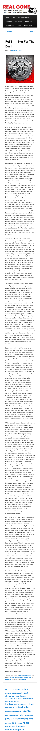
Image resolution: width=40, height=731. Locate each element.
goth (32, 704)
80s (9, 690)
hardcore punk (9, 707)
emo (6, 701)
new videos (29, 715)
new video (18, 715)
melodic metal (19, 677)
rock (26, 723)
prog (31, 718)
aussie (18, 693)
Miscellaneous (10, 25)
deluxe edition (9, 699)
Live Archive (28, 21)
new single (9, 715)
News (13, 17)
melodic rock (27, 677)
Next (32, 31)
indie (26, 707)
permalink (23, 679)
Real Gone (8, 679)
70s (6, 690)
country (24, 696)
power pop (22, 718)
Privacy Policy (28, 25)
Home (7, 17)
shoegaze (21, 726)
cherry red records (13, 696)
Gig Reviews (18, 21)
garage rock (25, 704)
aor (10, 677)
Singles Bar (9, 21)
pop (7, 718)
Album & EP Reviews (24, 17)
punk (14, 723)
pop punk (13, 719)
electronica (29, 699)
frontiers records (13, 703)
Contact (19, 25)
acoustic (12, 690)
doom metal (21, 699)
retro (20, 723)
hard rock (19, 707)
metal (27, 711)
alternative (21, 689)
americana (9, 693)
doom (15, 699)
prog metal (8, 723)
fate (13, 677)
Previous (8, 31)
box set (24, 693)
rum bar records (11, 726)
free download (15, 701)
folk (9, 701)
